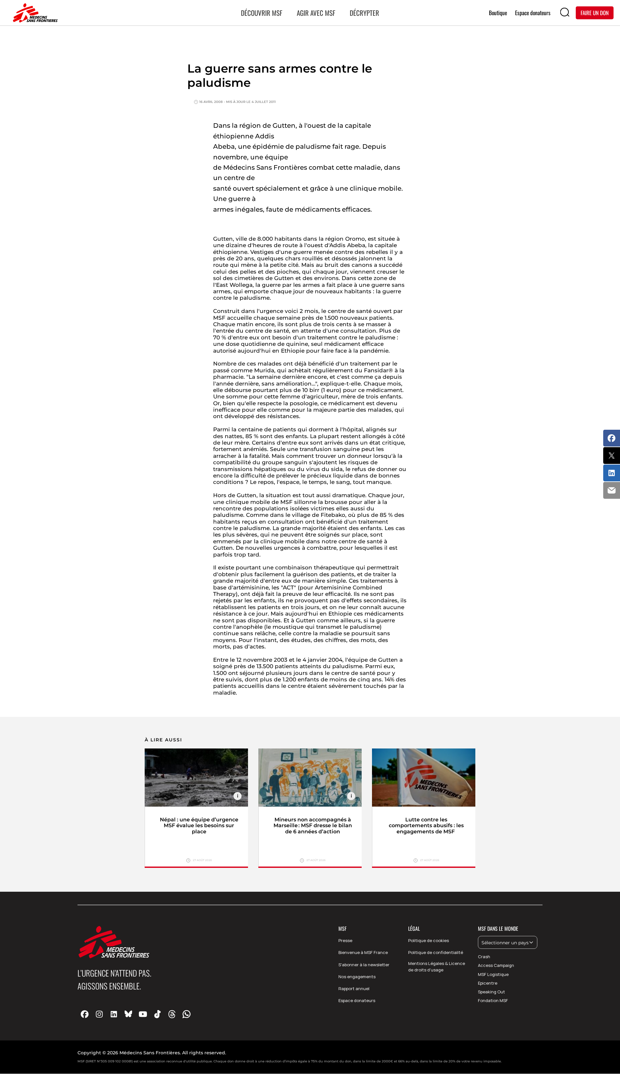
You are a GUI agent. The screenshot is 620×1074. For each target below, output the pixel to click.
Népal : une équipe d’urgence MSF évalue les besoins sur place (199, 826)
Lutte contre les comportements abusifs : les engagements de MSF (426, 826)
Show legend (237, 796)
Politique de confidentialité (435, 952)
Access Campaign (496, 965)
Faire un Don (595, 12)
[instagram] (99, 1014)
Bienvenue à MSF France (363, 952)
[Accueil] (34, 13)
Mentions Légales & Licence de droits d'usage (436, 966)
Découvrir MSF (261, 13)
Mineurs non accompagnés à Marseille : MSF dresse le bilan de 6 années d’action (313, 826)
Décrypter (364, 13)
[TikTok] (157, 1014)
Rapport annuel (353, 988)
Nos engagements (357, 976)
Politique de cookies (428, 940)
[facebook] (85, 1014)
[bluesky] (128, 1014)
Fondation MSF (493, 1000)
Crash (484, 956)
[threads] (172, 1014)
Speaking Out (491, 992)
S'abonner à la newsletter (363, 965)
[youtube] (143, 1014)
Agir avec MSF (316, 13)
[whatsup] (186, 1014)
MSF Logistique (493, 974)
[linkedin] (114, 1014)
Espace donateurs (356, 1000)
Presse (345, 940)
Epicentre (487, 983)
